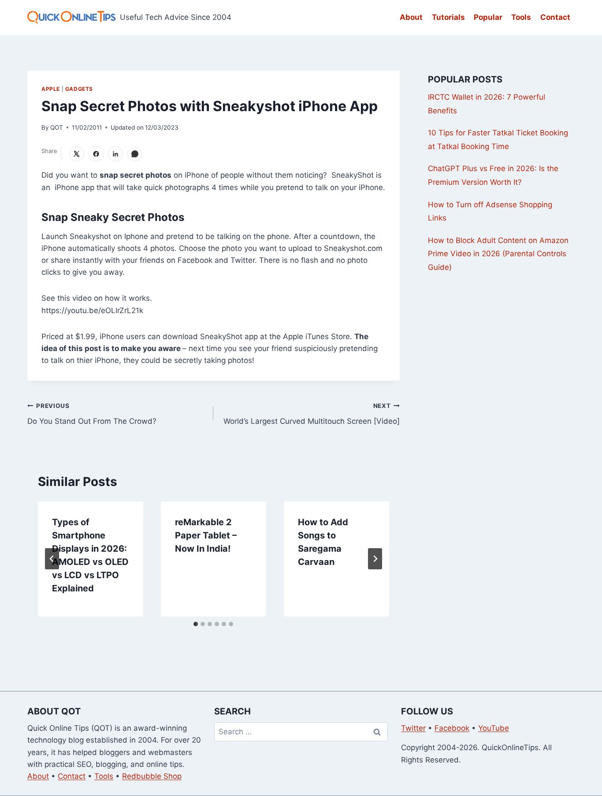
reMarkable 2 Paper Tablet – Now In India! (206, 535)
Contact (555, 17)
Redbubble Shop (152, 776)
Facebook (452, 728)
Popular (488, 17)
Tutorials (448, 17)
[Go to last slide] (52, 558)
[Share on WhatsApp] (134, 153)
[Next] (375, 558)
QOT (56, 127)
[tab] (195, 624)
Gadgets (79, 89)
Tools (521, 17)
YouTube (493, 728)
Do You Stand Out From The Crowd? (91, 414)
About (411, 17)
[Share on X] (76, 153)
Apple (50, 89)
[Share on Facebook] (96, 153)
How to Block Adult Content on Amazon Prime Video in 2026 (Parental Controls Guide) (498, 254)
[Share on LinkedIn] (115, 153)
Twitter (413, 728)
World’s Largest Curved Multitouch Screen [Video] (311, 414)
